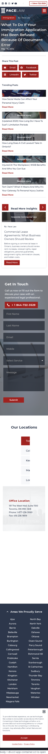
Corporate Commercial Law (24, 217)
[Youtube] (15, 3)
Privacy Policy (29, 744)
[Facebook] (6, 3)
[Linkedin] (2, 3)
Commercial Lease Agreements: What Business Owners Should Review (22, 235)
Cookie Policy (17, 744)
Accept (24, 738)
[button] (44, 711)
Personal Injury (24, 93)
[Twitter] (12, 3)
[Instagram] (9, 3)
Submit (13, 400)
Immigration (8, 18)
